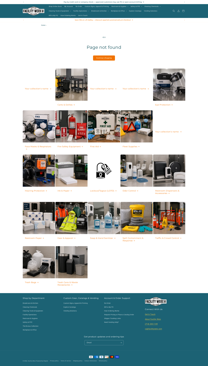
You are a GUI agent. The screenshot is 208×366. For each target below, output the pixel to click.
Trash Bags (30, 282)
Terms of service (66, 361)
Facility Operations (30, 314)
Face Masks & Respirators (38, 146)
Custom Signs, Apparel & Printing (75, 303)
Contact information (90, 361)
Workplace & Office (30, 330)
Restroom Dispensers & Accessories (167, 192)
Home (43, 25)
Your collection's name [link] (37, 88)
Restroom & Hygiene (30, 318)
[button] (119, 6)
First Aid (94, 146)
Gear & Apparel (65, 238)
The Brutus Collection (30, 326)
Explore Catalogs (69, 307)
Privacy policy (54, 361)
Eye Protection (162, 105)
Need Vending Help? (111, 322)
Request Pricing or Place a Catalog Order (119, 314)
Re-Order (107, 303)
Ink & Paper (64, 191)
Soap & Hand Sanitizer (101, 238)
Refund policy (103, 361)
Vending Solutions (70, 311)
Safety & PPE (27, 322)
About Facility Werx (153, 319)
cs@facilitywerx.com (153, 329)
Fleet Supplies (130, 146)
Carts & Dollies (65, 105)
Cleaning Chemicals (30, 307)
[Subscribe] (121, 342)
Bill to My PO (109, 307)
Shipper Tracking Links (112, 318)
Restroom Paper (33, 238)
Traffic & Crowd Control (167, 238)
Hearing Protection (35, 191)
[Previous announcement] (23, 2)
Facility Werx (32, 361)
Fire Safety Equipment (69, 146)
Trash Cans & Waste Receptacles (68, 283)
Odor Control (129, 191)
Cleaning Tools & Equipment (33, 311)
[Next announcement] (184, 2)
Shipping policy (77, 361)
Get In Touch (150, 314)
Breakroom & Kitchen (30, 303)
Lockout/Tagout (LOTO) (102, 191)
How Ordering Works (111, 311)
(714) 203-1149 (151, 324)
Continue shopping (104, 58)
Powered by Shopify (42, 361)
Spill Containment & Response (133, 239)
